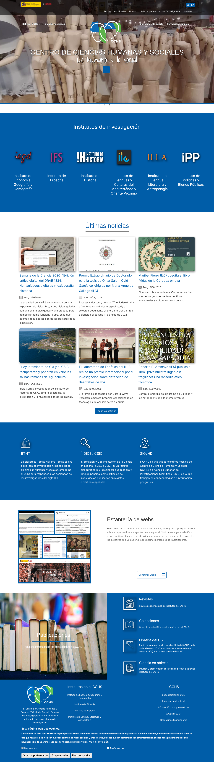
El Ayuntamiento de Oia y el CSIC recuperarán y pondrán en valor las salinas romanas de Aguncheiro (45, 372)
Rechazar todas (81, 755)
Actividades (120, 11)
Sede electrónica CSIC (173, 694)
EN (193, 4)
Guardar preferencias (35, 755)
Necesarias (30, 748)
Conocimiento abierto (151, 24)
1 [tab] (100, 105)
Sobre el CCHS (30, 24)
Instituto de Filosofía (84, 704)
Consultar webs (147, 574)
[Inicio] (107, 31)
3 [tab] (109, 105)
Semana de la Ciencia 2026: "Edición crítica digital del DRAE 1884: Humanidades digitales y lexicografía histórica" (46, 283)
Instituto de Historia (85, 710)
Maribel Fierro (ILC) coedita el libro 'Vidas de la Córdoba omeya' (164, 278)
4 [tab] (114, 105)
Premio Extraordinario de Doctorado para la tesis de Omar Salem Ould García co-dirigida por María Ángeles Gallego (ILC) (106, 283)
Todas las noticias (106, 410)
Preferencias (117, 748)
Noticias (133, 11)
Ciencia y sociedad (55, 24)
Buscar (107, 11)
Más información (99, 741)
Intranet (188, 11)
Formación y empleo (178, 24)
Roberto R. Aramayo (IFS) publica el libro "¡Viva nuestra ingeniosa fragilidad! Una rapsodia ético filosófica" (164, 374)
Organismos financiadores (173, 720)
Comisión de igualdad (170, 11)
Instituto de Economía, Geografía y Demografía (84, 696)
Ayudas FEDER (173, 713)
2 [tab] (104, 105)
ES (188, 4)
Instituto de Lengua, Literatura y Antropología (84, 718)
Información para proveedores (173, 707)
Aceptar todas (60, 755)
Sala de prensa (148, 11)
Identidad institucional (173, 701)
